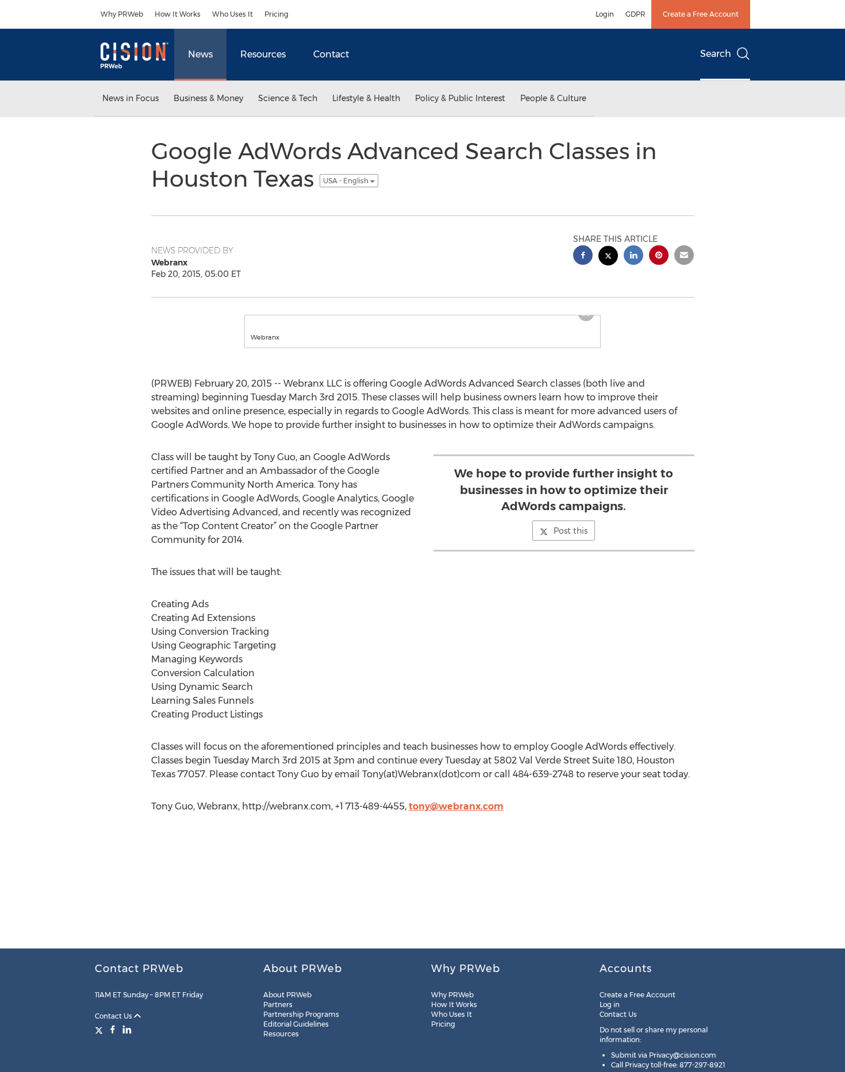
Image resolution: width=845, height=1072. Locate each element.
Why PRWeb (122, 14)
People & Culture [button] (553, 98)
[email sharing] (684, 256)
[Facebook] (112, 1029)
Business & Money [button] (208, 98)
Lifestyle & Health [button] (366, 98)
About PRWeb (287, 994)
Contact (331, 54)
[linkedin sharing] (633, 256)
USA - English (346, 180)
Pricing (276, 14)
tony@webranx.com (456, 806)
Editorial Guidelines (296, 1024)
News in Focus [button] (130, 98)
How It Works (178, 14)
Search (715, 53)
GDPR (635, 14)
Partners (278, 1004)
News (200, 54)
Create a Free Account (701, 14)
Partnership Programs (301, 1014)
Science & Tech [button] (287, 98)
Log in (610, 1004)
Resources (263, 54)
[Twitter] (100, 1029)
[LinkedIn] (127, 1029)
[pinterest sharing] (659, 256)
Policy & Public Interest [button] (460, 98)
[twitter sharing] (608, 257)
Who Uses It (232, 14)
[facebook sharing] (583, 256)
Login (605, 14)
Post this (570, 531)
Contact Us (114, 1016)
